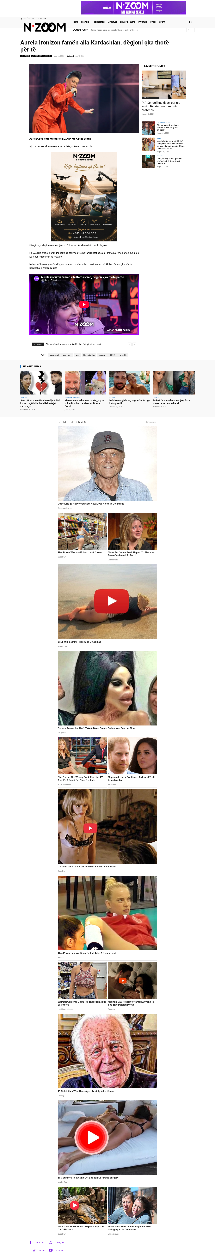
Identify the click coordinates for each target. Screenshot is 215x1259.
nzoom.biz (122, 355)
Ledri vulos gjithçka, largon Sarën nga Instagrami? (129, 402)
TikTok (42, 1250)
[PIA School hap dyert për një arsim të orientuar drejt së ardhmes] (164, 85)
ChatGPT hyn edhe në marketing (104, 30)
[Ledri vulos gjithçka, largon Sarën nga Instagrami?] (129, 382)
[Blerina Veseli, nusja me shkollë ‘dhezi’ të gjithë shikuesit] (148, 128)
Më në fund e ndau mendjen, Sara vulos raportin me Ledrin (171, 402)
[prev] (188, 30)
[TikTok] (34, 1250)
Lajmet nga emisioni (41, 56)
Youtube (59, 1250)
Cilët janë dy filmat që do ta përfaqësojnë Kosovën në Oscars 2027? (169, 161)
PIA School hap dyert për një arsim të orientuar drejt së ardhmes (161, 106)
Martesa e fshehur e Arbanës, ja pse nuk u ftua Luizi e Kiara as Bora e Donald (84, 403)
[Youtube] (50, 1250)
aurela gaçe (67, 355)
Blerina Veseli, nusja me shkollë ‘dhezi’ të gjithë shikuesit (168, 127)
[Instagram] (50, 1242)
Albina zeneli (54, 355)
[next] (193, 30)
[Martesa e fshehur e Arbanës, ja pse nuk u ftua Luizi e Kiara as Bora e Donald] (85, 382)
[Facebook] (30, 1242)
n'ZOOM (112, 355)
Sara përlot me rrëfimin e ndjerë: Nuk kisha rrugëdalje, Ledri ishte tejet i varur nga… (40, 403)
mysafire (102, 355)
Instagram (59, 1242)
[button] (190, 22)
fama (77, 355)
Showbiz (25, 56)
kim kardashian (89, 355)
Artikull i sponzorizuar (150, 98)
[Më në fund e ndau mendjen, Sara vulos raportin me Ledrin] (174, 382)
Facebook (40, 1242)
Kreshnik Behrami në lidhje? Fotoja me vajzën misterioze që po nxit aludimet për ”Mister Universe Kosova (171, 145)
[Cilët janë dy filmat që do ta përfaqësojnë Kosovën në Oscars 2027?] (148, 161)
